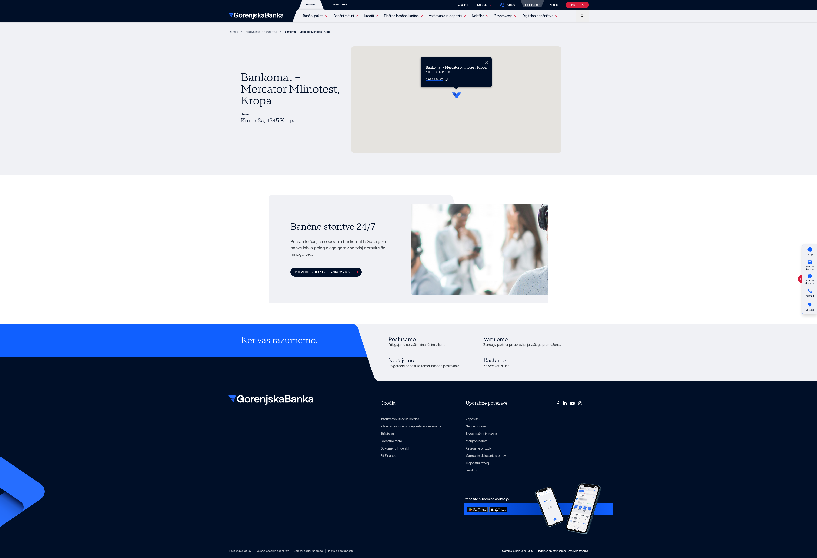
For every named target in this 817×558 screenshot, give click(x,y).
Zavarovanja (503, 16)
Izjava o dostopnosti (340, 550)
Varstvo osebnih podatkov (273, 550)
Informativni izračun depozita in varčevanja (411, 426)
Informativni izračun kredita (400, 419)
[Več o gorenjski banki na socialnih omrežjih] (558, 403)
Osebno (311, 4)
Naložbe (478, 16)
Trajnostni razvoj (477, 463)
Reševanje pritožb (478, 448)
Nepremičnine (476, 426)
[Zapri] (486, 62)
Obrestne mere (391, 441)
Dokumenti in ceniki (395, 448)
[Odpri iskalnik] (582, 16)
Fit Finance (532, 4)
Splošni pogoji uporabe (308, 550)
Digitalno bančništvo (538, 16)
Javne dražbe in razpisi (481, 433)
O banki (463, 4)
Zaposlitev (473, 419)
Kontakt (482, 4)
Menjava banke (476, 441)
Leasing (471, 470)
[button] (456, 94)
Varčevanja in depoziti (445, 16)
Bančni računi (344, 16)
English (554, 4)
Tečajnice (387, 433)
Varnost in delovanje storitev (486, 455)
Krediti (369, 16)
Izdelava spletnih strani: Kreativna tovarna (563, 550)
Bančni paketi (313, 16)
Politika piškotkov (240, 550)
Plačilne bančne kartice (401, 16)
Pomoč (510, 4)
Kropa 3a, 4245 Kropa (268, 120)
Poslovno (340, 4)
